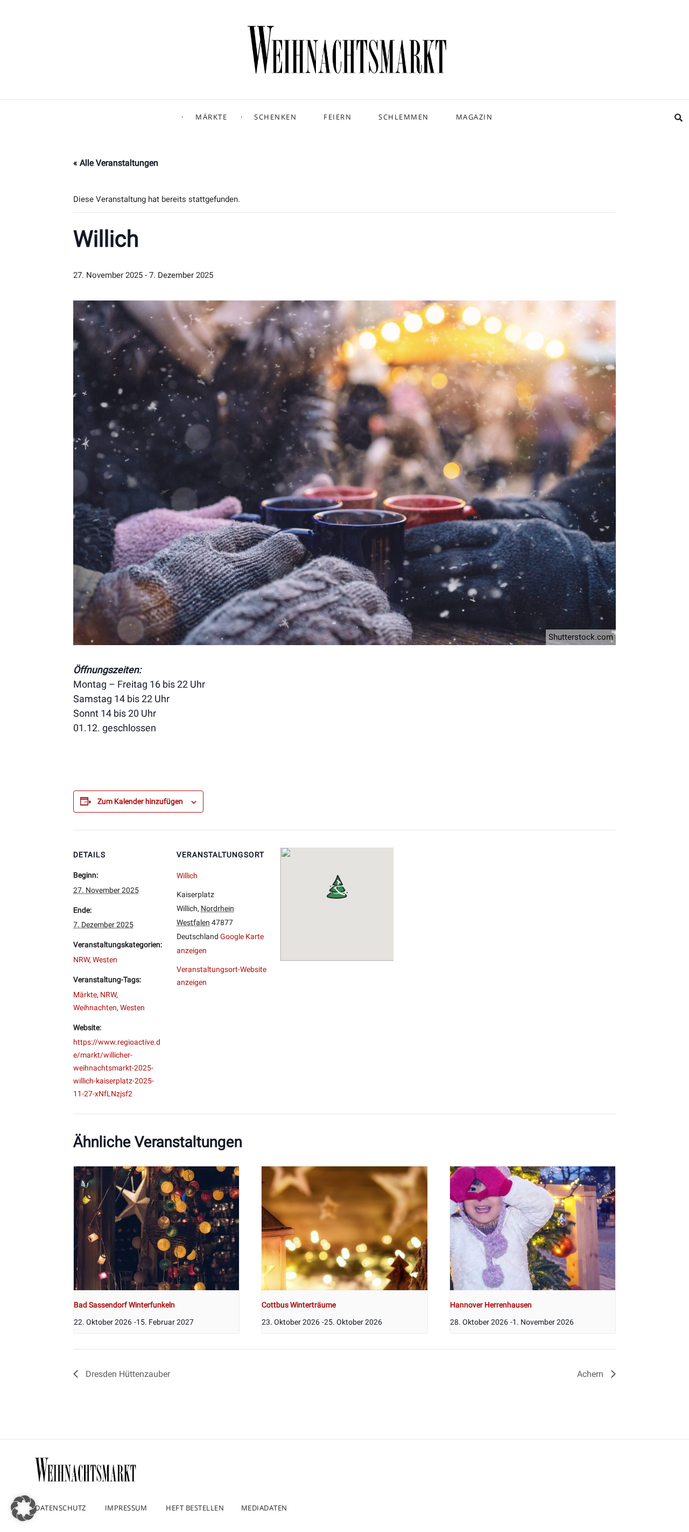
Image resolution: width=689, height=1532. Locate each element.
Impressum (126, 1508)
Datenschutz (60, 1508)
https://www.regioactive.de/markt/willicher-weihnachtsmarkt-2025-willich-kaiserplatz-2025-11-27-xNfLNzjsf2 (116, 1068)
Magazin (474, 117)
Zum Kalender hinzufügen (140, 801)
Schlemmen (403, 117)
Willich (187, 875)
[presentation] (156, 1228)
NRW (81, 959)
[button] (23, 1508)
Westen (105, 959)
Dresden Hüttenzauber (126, 1374)
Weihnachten (95, 1007)
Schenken (275, 117)
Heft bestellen (195, 1508)
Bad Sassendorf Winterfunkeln (124, 1304)
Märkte (211, 117)
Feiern (337, 117)
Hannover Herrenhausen (491, 1304)
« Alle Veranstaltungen (115, 163)
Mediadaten (264, 1508)
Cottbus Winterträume (299, 1304)
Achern (591, 1374)
